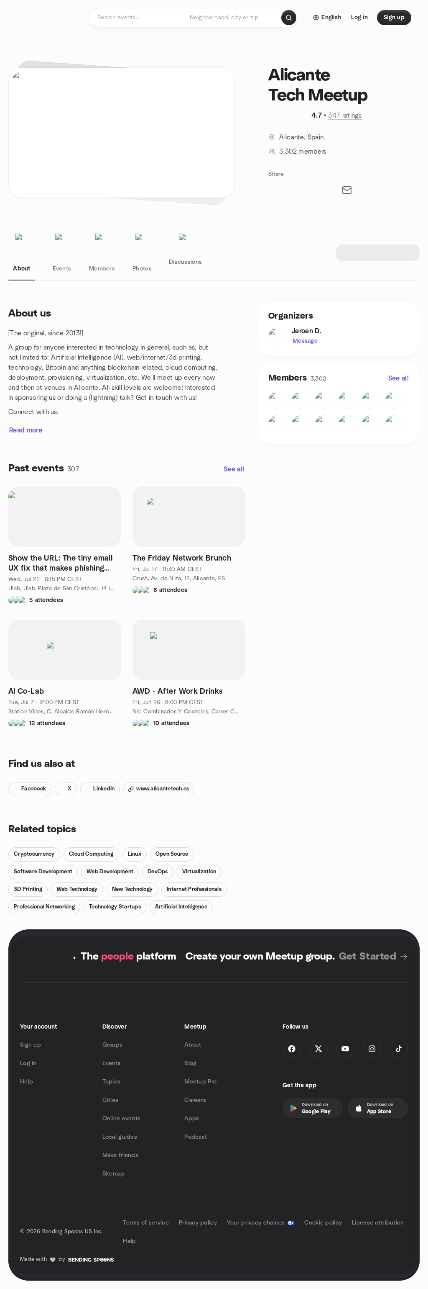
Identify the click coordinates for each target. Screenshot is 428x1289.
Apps (191, 1119)
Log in (28, 1063)
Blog (190, 1063)
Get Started (367, 957)
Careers (195, 1100)
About (192, 1045)
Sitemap (113, 1174)
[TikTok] (399, 1048)
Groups (112, 1045)
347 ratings (345, 115)
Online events (121, 1119)
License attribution (378, 1223)
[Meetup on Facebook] (292, 1048)
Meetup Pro (200, 1082)
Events (111, 1063)
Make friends (120, 1155)
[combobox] (232, 17)
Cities (110, 1100)
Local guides (119, 1137)
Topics (111, 1082)
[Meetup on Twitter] (318, 1048)
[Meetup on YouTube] (345, 1048)
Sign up (30, 1045)
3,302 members (302, 151)
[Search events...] (288, 17)
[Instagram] (372, 1048)
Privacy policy (198, 1223)
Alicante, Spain (301, 137)
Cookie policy (323, 1223)
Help (26, 1082)
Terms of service (145, 1223)
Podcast (195, 1137)
